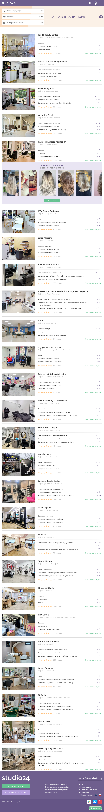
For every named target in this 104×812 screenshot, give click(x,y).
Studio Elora (44, 722)
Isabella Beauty (45, 454)
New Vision (43, 615)
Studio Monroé (45, 561)
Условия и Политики (88, 790)
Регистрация (85, 787)
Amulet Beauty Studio (48, 265)
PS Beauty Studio (46, 588)
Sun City (42, 535)
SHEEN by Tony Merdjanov (50, 748)
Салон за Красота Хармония (52, 142)
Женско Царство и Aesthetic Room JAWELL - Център (63, 291)
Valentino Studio (46, 115)
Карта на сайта (51, 792)
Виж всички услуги (92, 53)
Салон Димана (45, 668)
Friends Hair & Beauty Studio (52, 374)
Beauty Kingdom (46, 88)
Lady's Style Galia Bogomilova (52, 62)
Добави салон (16, 786)
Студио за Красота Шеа (49, 347)
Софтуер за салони (15, 792)
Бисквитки (84, 792)
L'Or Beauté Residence (48, 211)
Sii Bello (42, 695)
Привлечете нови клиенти (56, 784)
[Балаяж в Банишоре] (100, 795)
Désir (40, 321)
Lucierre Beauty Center (49, 481)
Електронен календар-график (57, 787)
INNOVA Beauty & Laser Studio (52, 401)
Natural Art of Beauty (48, 641)
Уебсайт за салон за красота (56, 790)
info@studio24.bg (92, 778)
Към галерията (52, 200)
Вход (82, 784)
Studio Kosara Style (47, 428)
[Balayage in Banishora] (96, 795)
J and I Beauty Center (48, 35)
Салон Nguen (44, 508)
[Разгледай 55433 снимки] (52, 183)
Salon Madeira (45, 238)
